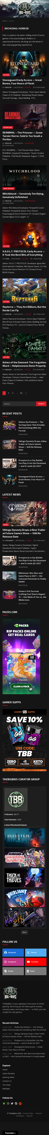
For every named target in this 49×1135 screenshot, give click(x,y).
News (6, 525)
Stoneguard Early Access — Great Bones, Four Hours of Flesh (32, 479)
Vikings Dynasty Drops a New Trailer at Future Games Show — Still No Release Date (24, 533)
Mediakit (6, 1088)
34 (21, 393)
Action (6, 75)
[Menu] (4, 9)
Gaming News (8, 1077)
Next (24, 932)
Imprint (29, 1116)
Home (5, 21)
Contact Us (7, 1081)
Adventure (8, 127)
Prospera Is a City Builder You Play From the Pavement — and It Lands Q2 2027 (32, 463)
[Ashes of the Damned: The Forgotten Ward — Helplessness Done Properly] (24, 346)
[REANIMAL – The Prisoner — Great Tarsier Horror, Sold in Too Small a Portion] (24, 116)
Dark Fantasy (9, 188)
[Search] (45, 9)
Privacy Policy (28, 1113)
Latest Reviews (9, 1073)
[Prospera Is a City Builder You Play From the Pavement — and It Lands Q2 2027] (9, 463)
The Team (7, 1085)
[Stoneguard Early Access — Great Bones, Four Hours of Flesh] (24, 64)
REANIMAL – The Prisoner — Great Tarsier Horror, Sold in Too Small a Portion (22, 136)
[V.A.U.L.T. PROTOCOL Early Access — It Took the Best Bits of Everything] (24, 235)
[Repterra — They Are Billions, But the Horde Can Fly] (24, 290)
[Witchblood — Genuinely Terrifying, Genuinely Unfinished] (24, 177)
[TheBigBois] (24, 9)
